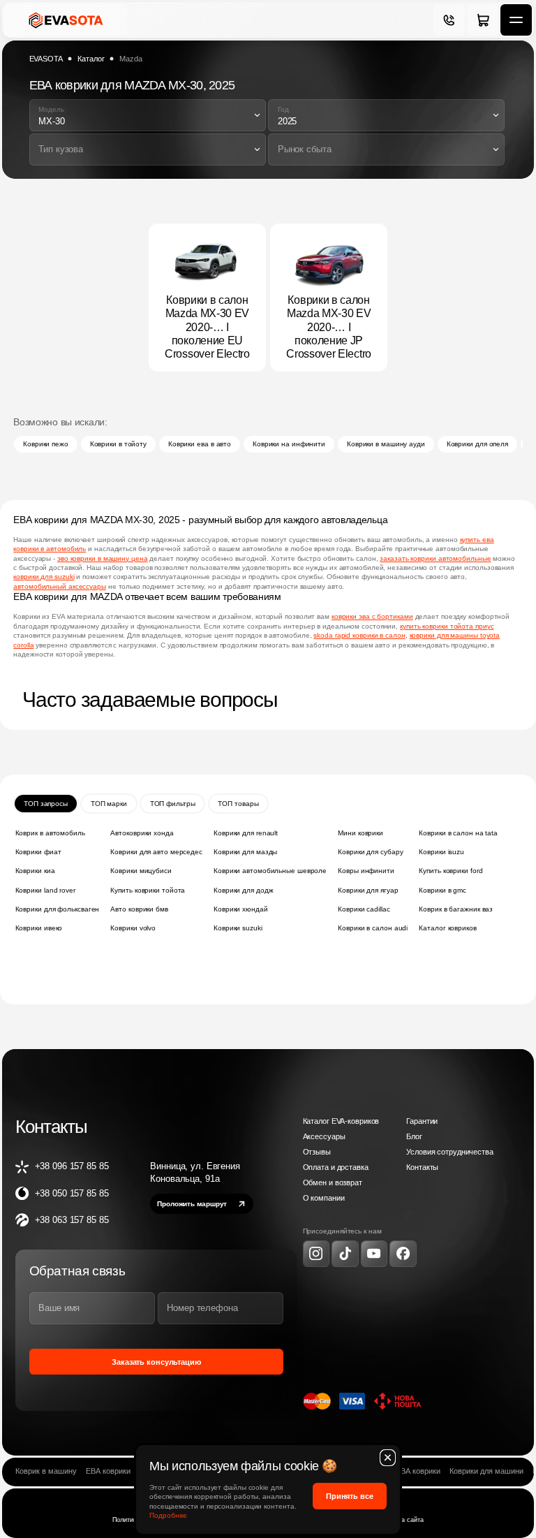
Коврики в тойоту (118, 444)
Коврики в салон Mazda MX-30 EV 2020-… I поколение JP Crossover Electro (328, 327)
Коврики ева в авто (199, 444)
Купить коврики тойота (147, 890)
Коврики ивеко (39, 928)
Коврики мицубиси (140, 870)
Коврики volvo (133, 928)
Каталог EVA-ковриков (341, 1121)
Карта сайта (406, 1519)
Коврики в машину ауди (386, 444)
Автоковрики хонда (141, 833)
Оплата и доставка (335, 1167)
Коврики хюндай (241, 909)
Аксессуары (324, 1136)
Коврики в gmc (442, 890)
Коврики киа (35, 870)
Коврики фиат (38, 852)
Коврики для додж (243, 890)
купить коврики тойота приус (446, 626)
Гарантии (422, 1121)
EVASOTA (46, 58)
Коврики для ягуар (368, 890)
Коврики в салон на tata (458, 833)
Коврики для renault (246, 833)
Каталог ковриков (447, 928)
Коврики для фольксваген (57, 909)
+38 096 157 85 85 (72, 1166)
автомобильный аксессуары (59, 586)
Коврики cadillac (363, 909)
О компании (324, 1198)
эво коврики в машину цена (102, 558)
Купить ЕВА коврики (404, 1471)
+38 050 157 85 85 (72, 1193)
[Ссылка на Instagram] (316, 1253)
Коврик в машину (46, 1471)
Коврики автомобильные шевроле (270, 870)
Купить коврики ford (450, 870)
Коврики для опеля (477, 444)
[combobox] (147, 115)
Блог (414, 1136)
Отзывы (317, 1152)
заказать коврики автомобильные (435, 558)
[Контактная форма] (449, 20)
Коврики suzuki (238, 928)
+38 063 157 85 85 (72, 1220)
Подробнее (168, 1515)
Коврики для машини (486, 1471)
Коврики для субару (370, 852)
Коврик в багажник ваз (456, 909)
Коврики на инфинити (289, 444)
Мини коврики (360, 833)
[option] (148, 116)
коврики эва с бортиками (372, 616)
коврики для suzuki (43, 576)
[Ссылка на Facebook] (402, 1253)
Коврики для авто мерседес (156, 852)
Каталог (90, 58)
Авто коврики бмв (139, 909)
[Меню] (516, 20)
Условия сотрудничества (449, 1152)
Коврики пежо (45, 444)
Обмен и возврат (332, 1182)
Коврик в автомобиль (50, 833)
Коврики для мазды (245, 852)
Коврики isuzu (441, 852)
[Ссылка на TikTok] (345, 1253)
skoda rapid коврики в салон (359, 635)
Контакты (422, 1167)
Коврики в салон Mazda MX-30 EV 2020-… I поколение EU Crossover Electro (207, 327)
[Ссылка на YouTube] (374, 1253)
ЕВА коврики (108, 1471)
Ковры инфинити (366, 870)
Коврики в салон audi (373, 928)
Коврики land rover (45, 890)
